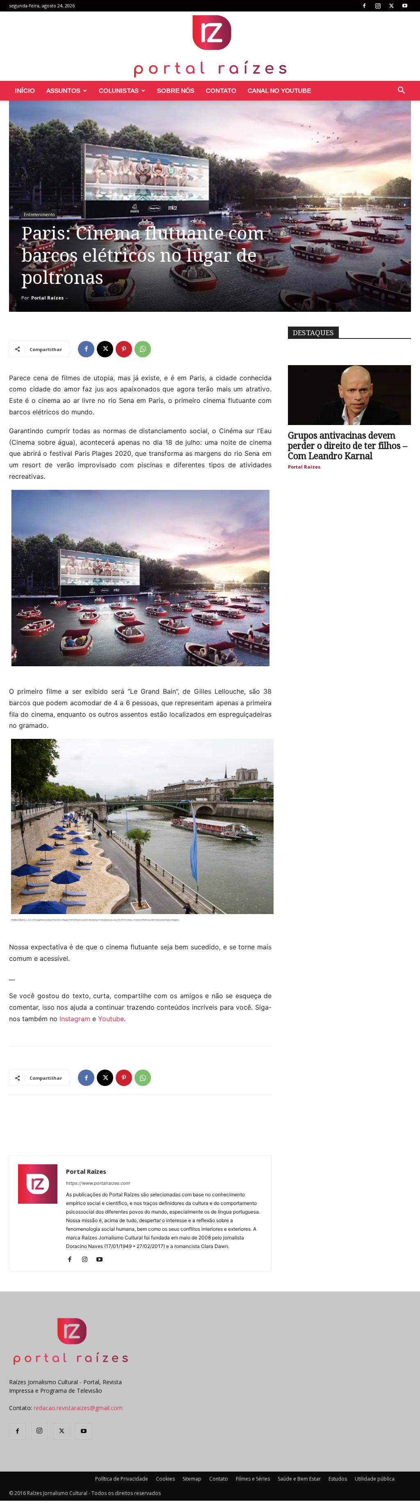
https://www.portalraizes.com (98, 1183)
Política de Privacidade (121, 1478)
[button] (401, 91)
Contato (221, 90)
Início (25, 90)
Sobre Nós (175, 90)
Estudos (338, 1478)
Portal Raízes (47, 298)
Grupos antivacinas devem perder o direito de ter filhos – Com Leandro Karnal (347, 445)
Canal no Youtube (279, 90)
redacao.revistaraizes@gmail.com (78, 1408)
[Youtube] (405, 5)
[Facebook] (364, 5)
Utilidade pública (375, 1478)
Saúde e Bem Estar (299, 1478)
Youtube (111, 1019)
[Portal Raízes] (210, 46)
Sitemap (192, 1478)
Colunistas (119, 90)
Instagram (74, 1019)
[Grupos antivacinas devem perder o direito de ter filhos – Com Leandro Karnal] (349, 395)
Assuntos (63, 90)
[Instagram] (378, 5)
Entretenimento (39, 214)
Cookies (165, 1478)
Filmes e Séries (253, 1478)
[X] (391, 5)
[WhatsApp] (143, 349)
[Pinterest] (124, 349)
